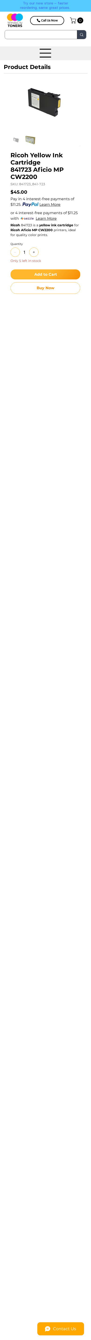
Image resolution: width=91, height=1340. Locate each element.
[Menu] (45, 53)
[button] (77, 20)
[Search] (81, 34)
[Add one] (33, 252)
